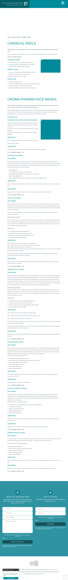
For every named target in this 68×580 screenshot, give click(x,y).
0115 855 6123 (20, 5)
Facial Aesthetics (16, 37)
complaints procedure (31, 571)
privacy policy (13, 546)
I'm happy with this (10, 578)
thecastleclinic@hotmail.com (12, 5)
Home (9, 37)
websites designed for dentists (51, 571)
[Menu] (63, 3)
